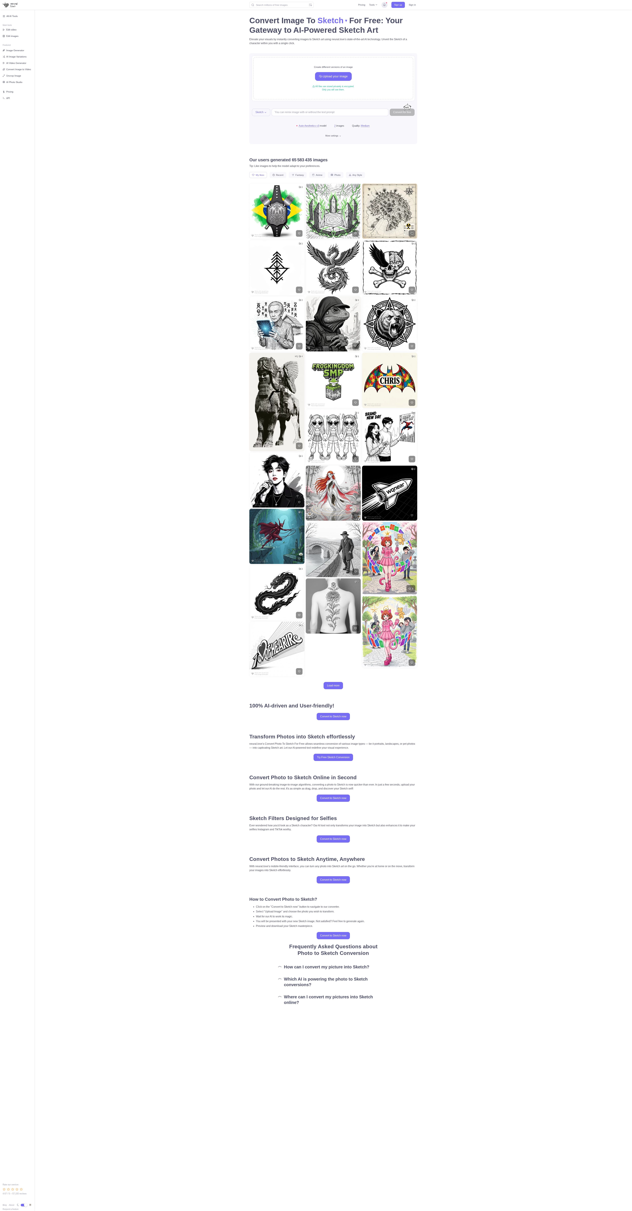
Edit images (12, 36)
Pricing (361, 4)
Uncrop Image (13, 75)
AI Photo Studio (14, 82)
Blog (5, 1205)
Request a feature (11, 1209)
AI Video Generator (16, 63)
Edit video (11, 29)
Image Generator (15, 50)
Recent (279, 175)
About (11, 1205)
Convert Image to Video (18, 69)
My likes (259, 175)
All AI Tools (12, 16)
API (8, 98)
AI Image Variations (16, 56)
